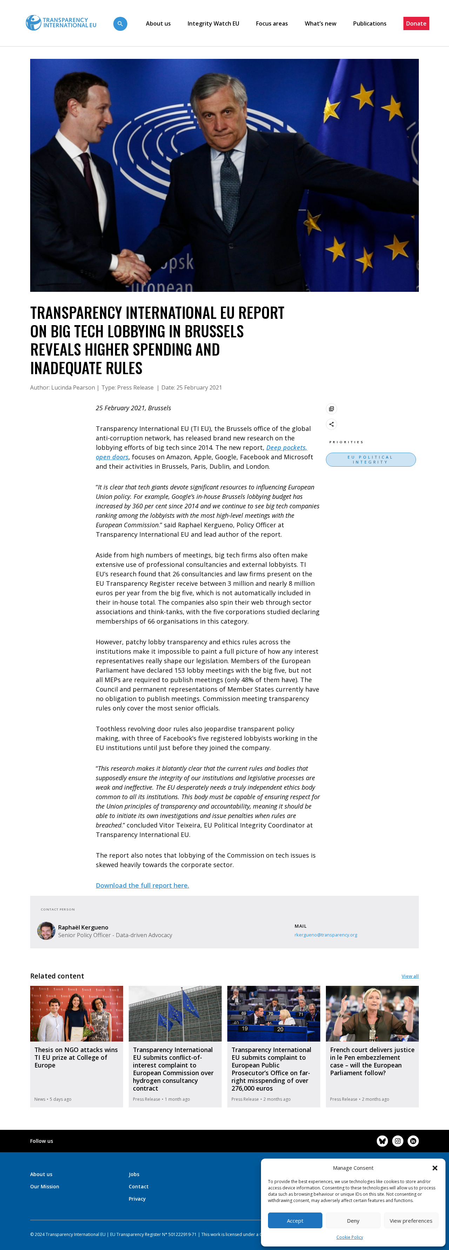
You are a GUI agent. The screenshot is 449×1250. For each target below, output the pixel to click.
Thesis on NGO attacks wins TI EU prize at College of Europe (76, 1057)
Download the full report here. (142, 885)
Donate (416, 23)
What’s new (320, 23)
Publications (370, 23)
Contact (139, 1186)
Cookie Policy (349, 1237)
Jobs (134, 1174)
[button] (434, 1167)
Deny (353, 1220)
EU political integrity (371, 459)
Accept (295, 1220)
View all (410, 976)
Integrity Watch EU (213, 23)
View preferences (411, 1220)
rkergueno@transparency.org (326, 935)
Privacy (137, 1198)
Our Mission (44, 1186)
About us (158, 23)
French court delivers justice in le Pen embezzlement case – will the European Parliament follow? (372, 1061)
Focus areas (272, 23)
